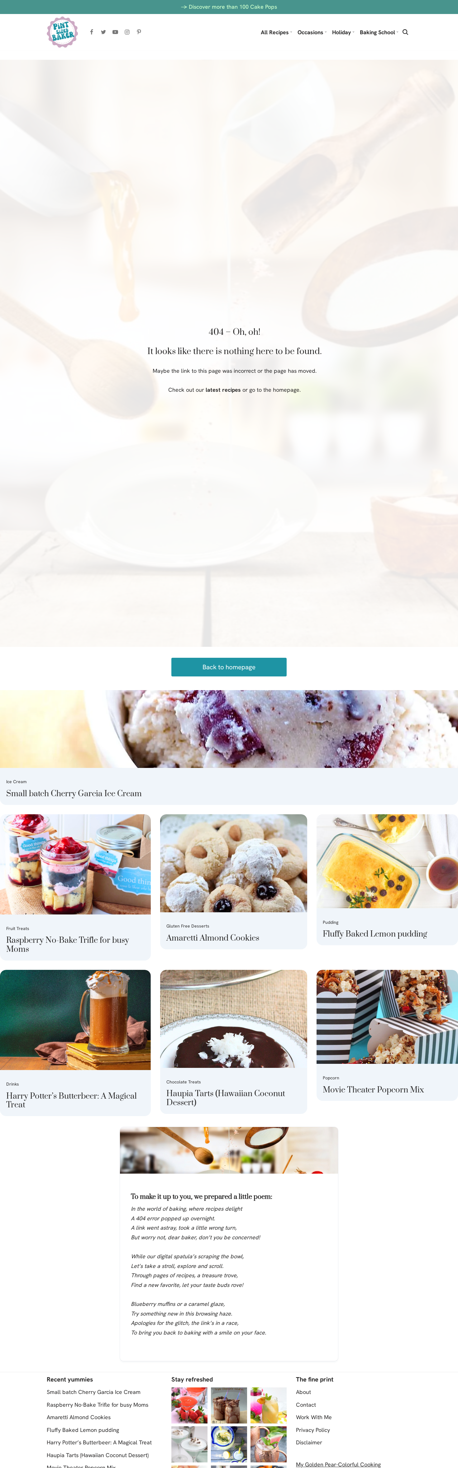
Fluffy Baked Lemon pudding (375, 934)
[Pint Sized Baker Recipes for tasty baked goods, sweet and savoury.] (62, 32)
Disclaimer (309, 1442)
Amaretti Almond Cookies (212, 938)
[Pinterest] (139, 32)
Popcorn (331, 1078)
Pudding (330, 922)
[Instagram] (127, 32)
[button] (291, 32)
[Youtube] (115, 32)
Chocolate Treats (183, 1082)
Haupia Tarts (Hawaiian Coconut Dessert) (225, 1098)
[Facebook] (91, 32)
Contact (306, 1404)
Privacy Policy (313, 1429)
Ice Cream (16, 781)
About (303, 1392)
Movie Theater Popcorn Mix (373, 1090)
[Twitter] (103, 32)
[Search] (405, 32)
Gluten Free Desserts (187, 926)
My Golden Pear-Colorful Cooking (338, 1464)
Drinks (12, 1084)
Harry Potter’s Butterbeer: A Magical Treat (71, 1100)
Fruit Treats (17, 928)
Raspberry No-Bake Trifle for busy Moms (67, 945)
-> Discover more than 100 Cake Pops (229, 6)
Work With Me (314, 1417)
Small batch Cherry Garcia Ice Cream (74, 794)
